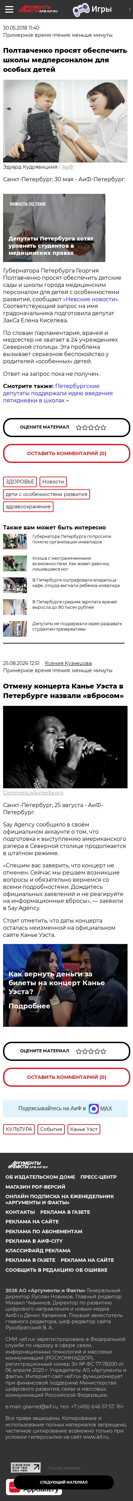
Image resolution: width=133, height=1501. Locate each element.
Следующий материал (64, 1482)
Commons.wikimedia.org (33, 793)
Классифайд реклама (38, 1251)
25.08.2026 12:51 (21, 663)
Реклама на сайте (32, 1222)
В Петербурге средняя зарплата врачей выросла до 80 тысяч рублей (74, 604)
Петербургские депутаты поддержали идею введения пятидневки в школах (58, 393)
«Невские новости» (90, 299)
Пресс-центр (98, 1177)
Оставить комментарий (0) (66, 453)
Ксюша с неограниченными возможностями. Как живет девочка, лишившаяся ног (71, 564)
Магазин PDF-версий (35, 1187)
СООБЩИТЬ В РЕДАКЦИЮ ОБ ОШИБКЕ (56, 1270)
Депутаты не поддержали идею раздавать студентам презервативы (77, 626)
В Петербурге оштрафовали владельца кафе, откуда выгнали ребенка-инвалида (76, 582)
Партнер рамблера (64, 1468)
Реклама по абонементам (43, 1231)
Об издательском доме (40, 1177)
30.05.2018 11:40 (21, 28)
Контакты (20, 1212)
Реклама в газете (65, 1212)
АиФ (67, 167)
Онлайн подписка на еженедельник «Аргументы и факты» (59, 1199)
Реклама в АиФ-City (33, 1241)
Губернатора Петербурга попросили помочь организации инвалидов (71, 539)
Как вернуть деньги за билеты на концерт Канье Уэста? (57, 983)
